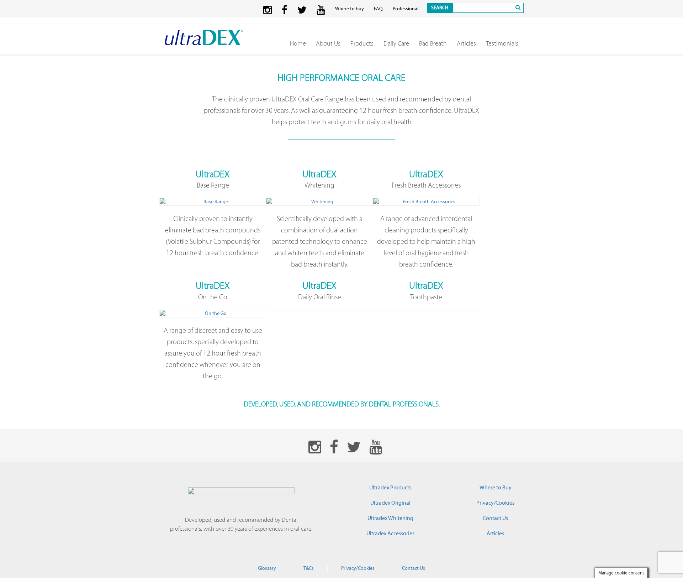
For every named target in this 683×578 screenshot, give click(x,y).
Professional (405, 9)
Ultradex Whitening (390, 518)
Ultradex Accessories (390, 533)
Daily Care (396, 43)
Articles (466, 43)
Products (362, 43)
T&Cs (308, 568)
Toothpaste (426, 297)
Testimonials (502, 43)
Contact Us (495, 518)
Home (298, 43)
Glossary (267, 568)
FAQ (378, 9)
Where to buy (349, 9)
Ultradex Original (390, 503)
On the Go (212, 297)
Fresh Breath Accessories (426, 185)
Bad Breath (433, 43)
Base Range (213, 185)
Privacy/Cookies (495, 503)
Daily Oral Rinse (319, 297)
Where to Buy (496, 487)
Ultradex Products (390, 487)
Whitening (319, 185)
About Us (328, 43)
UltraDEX (213, 174)
